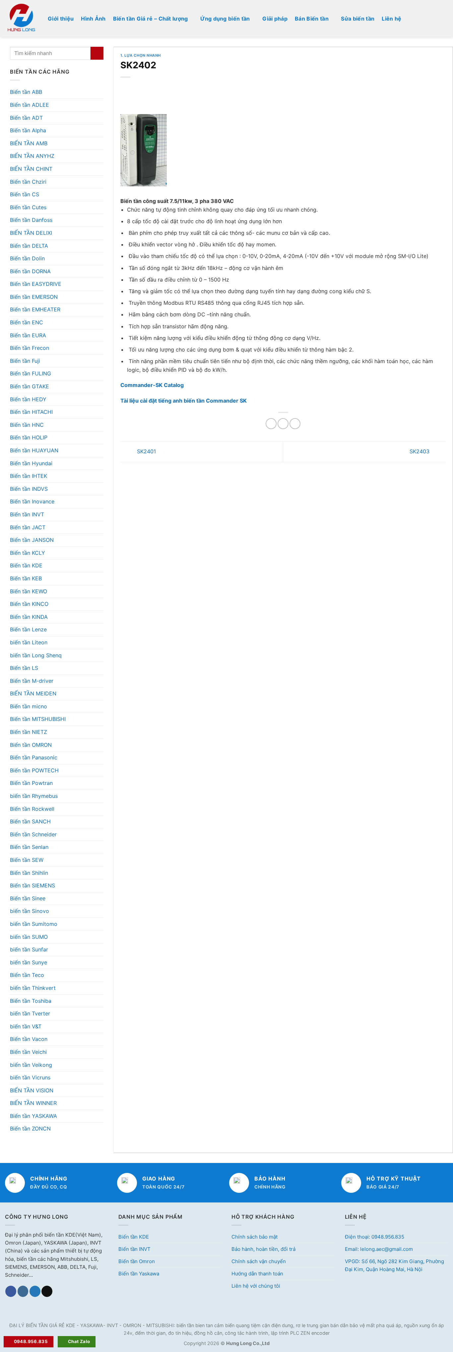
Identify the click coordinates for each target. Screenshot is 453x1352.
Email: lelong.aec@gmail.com (379, 1249)
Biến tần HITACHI (31, 412)
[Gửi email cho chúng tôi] (46, 1291)
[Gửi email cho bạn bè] (295, 423)
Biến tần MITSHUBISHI (38, 719)
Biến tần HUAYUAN (34, 450)
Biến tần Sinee (27, 898)
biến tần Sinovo (29, 911)
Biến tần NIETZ (28, 732)
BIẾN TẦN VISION (31, 1090)
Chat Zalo (79, 1341)
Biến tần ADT (26, 117)
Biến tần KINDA (29, 616)
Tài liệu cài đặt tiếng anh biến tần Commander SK (183, 400)
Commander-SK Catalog (152, 385)
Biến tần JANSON (32, 540)
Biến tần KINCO (29, 604)
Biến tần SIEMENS (32, 885)
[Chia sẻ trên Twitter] (283, 423)
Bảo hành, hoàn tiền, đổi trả (263, 1249)
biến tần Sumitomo (33, 924)
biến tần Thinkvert (33, 988)
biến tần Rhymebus (34, 796)
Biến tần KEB (26, 578)
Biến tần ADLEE (29, 104)
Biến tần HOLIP (28, 437)
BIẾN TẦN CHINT (31, 168)
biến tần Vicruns (30, 1077)
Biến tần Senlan (29, 847)
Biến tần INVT (27, 514)
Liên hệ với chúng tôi (255, 1286)
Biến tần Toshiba (30, 1001)
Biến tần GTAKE (29, 386)
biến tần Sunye (28, 962)
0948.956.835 (31, 1341)
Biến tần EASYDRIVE (35, 284)
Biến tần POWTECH (34, 770)
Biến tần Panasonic (33, 757)
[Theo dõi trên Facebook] (10, 1291)
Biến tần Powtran (31, 783)
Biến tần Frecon (29, 348)
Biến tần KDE (26, 565)
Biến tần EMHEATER (35, 309)
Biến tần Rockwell (32, 808)
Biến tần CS (24, 194)
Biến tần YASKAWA (33, 1116)
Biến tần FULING (30, 373)
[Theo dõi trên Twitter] (35, 1291)
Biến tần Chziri (28, 181)
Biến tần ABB (26, 92)
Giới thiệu (61, 18)
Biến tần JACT (27, 527)
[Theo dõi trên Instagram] (23, 1291)
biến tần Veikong (31, 1065)
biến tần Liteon (28, 642)
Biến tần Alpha (28, 130)
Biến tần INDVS (29, 488)
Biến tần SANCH (30, 821)
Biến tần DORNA (30, 271)
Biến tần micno (28, 706)
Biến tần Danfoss (31, 220)
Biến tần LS (24, 668)
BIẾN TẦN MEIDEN (33, 693)
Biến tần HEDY (28, 399)
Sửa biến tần (357, 18)
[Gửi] (97, 53)
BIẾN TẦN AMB (28, 143)
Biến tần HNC (27, 424)
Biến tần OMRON (31, 744)
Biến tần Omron (136, 1261)
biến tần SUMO (29, 937)
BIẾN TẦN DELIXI (31, 232)
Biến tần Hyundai (31, 463)
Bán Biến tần (312, 18)
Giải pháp (275, 18)
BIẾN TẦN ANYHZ (32, 156)
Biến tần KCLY (27, 552)
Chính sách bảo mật (254, 1237)
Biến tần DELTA (29, 245)
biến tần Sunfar (29, 949)
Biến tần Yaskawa (138, 1273)
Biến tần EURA (28, 335)
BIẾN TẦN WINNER (33, 1103)
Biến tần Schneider (33, 834)
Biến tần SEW (26, 860)
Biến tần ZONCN (30, 1128)
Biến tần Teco (27, 975)
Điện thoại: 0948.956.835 (374, 1237)
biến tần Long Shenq (36, 655)
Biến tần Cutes (28, 207)
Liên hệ (391, 18)
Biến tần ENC (26, 322)
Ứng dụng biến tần (225, 18)
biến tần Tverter (30, 1013)
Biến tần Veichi (28, 1052)
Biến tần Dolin (27, 258)
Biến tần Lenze (28, 629)
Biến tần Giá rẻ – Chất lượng (150, 18)
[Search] (445, 18)
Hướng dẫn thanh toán (257, 1273)
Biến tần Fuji (25, 360)
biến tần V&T (25, 1026)
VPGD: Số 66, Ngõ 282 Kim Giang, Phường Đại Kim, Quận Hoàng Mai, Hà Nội (394, 1265)
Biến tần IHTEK (28, 476)
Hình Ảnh (93, 18)
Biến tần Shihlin (29, 872)
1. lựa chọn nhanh (140, 55)
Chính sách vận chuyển (258, 1261)
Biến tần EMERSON (34, 296)
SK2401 (145, 451)
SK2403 (420, 451)
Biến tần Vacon (28, 1039)
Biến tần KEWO (28, 591)
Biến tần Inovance (32, 501)
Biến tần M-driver (31, 680)
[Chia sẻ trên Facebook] (271, 423)
